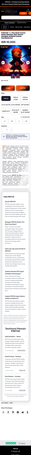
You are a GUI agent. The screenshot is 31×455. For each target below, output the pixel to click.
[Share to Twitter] (3, 412)
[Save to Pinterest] (18, 412)
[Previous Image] (3, 62)
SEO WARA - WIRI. (7, 403)
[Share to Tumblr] (27, 412)
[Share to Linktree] (13, 412)
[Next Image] (28, 62)
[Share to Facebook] (8, 412)
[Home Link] (11, 12)
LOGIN (23, 13)
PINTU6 (4, 146)
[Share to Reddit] (23, 412)
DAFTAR (22, 88)
